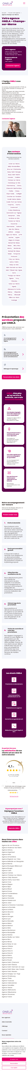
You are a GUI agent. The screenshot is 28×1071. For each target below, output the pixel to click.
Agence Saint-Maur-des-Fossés (13, 969)
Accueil (4, 13)
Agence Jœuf (6, 903)
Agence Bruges (7, 868)
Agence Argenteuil (8, 852)
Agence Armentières (9, 857)
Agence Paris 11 (7, 948)
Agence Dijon (6, 886)
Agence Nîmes (7, 942)
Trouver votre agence (14, 13)
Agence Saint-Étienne (9, 965)
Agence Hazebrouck (9, 900)
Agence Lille (6, 914)
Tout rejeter (14, 1067)
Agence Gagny (7, 896)
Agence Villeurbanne (9, 992)
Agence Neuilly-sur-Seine (10, 937)
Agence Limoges (7, 916)
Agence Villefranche (9, 990)
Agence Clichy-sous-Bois (11, 880)
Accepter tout (14, 1059)
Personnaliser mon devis (11, 377)
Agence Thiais (7, 978)
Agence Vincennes (8, 994)
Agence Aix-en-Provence (10, 845)
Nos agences (6, 1017)
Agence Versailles (8, 985)
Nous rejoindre (6, 1035)
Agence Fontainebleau (9, 893)
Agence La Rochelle (8, 907)
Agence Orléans (7, 946)
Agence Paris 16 (7, 953)
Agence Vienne (7, 987)
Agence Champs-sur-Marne (12, 875)
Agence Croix (6, 882)
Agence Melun (7, 923)
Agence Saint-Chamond (10, 962)
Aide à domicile (7, 1022)
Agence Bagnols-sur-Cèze (11, 859)
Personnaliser (14, 1063)
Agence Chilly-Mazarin (9, 877)
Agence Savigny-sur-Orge (11, 974)
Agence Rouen (7, 960)
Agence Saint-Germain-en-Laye (13, 967)
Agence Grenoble (8, 898)
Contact (4, 1030)
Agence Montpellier (8, 932)
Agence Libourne (7, 912)
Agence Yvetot (7, 997)
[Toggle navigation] (24, 3)
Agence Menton (7, 925)
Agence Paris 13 (7, 951)
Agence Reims (7, 955)
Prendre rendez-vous (10, 515)
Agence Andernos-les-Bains (11, 847)
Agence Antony (7, 850)
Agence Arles (6, 854)
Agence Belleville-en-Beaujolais (13, 861)
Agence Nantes (7, 935)
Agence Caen (6, 870)
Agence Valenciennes (9, 983)
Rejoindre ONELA (14, 828)
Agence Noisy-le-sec (9, 944)
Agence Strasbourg (8, 976)
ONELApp (5, 1026)
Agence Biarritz (7, 864)
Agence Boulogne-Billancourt (12, 866)
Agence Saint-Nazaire (9, 971)
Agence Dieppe (7, 884)
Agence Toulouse (8, 981)
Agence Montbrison (8, 930)
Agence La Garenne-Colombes (12, 905)
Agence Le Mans (7, 909)
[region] (14, 1055)
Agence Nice (6, 939)
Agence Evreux (7, 891)
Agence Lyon (6, 919)
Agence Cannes (7, 873)
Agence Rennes (7, 958)
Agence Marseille (8, 921)
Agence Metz (6, 928)
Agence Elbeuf (7, 889)
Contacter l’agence (12, 66)
